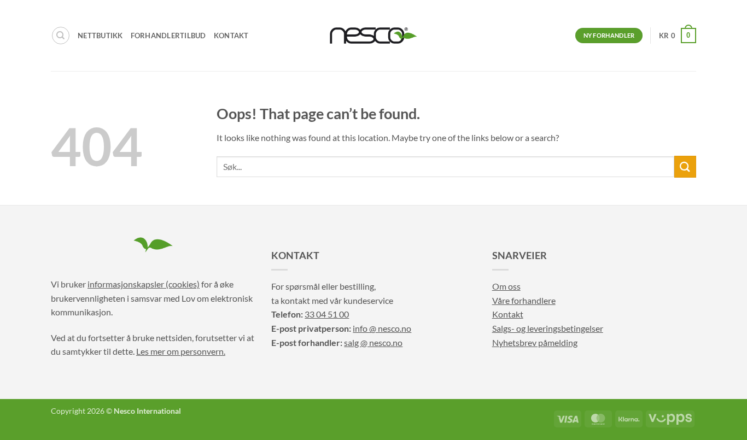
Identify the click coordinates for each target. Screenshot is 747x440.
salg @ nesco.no (373, 342)
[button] (677, 35)
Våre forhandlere (524, 300)
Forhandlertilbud (168, 35)
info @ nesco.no (382, 328)
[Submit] (685, 166)
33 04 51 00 (327, 314)
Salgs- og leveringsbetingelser (547, 328)
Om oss (506, 286)
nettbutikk (100, 35)
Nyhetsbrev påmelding (534, 342)
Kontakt (231, 35)
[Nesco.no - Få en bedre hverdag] (373, 35)
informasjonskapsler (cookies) (143, 284)
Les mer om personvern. (180, 351)
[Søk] (60, 35)
